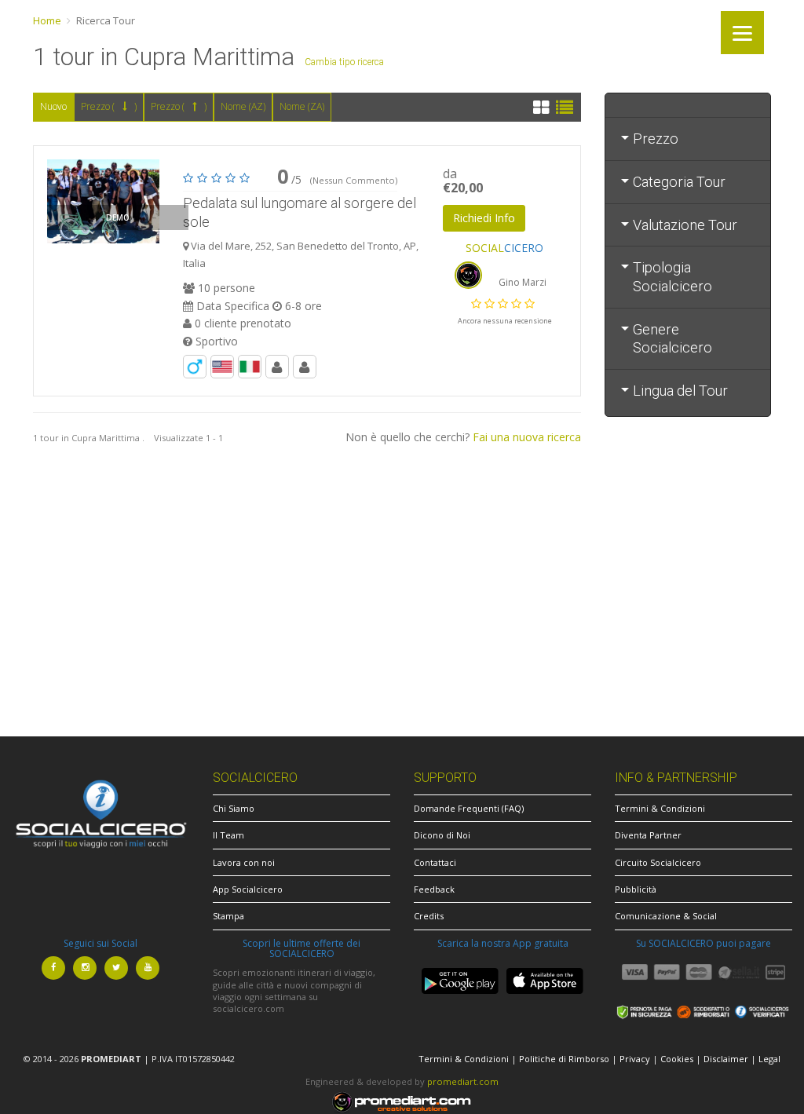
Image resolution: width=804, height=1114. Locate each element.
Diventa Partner (648, 835)
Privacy (634, 1059)
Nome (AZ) (243, 106)
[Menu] (742, 32)
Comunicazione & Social (666, 916)
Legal (769, 1059)
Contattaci (435, 862)
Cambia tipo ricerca (344, 62)
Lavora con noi (244, 862)
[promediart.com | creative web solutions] (402, 1100)
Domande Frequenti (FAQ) (469, 808)
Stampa (228, 916)
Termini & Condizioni (660, 808)
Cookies (676, 1059)
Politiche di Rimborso (564, 1059)
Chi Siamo (233, 808)
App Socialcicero (248, 889)
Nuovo (53, 106)
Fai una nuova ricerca (527, 436)
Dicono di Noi (442, 835)
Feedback (434, 889)
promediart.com (463, 1081)
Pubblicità (635, 889)
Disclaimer (726, 1059)
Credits (429, 916)
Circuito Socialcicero (658, 862)
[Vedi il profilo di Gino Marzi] (469, 273)
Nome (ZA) (302, 106)
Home (47, 20)
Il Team (228, 835)
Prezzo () (109, 106)
